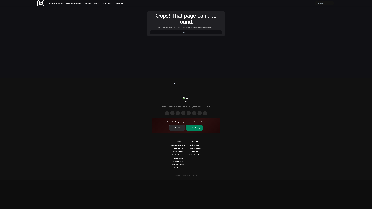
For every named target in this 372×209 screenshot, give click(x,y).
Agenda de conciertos (55, 3)
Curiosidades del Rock (178, 164)
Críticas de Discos (178, 148)
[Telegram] (205, 113)
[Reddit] (189, 113)
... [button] (125, 2)
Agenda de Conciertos (178, 154)
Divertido (88, 3)
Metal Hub (119, 3)
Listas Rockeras (178, 168)
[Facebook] (167, 113)
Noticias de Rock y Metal (178, 145)
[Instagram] (172, 113)
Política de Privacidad (195, 148)
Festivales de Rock (178, 158)
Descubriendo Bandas (178, 161)
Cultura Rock (107, 3)
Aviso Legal (195, 151)
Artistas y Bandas (178, 151)
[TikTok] (183, 113)
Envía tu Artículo (194, 145)
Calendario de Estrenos (73, 3)
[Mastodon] (194, 113)
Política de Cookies (194, 154)
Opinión (96, 3)
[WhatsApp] (178, 113)
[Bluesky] (199, 113)
